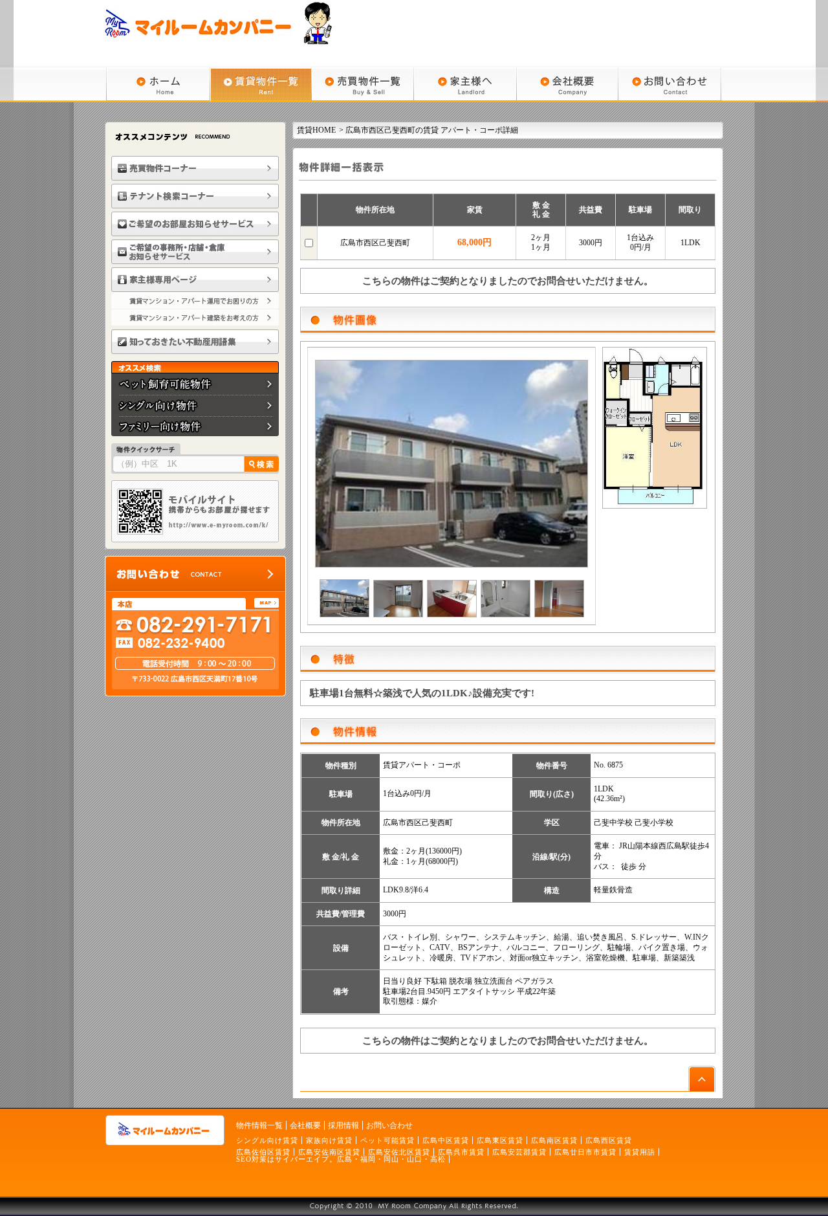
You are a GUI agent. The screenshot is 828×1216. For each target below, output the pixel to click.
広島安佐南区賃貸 (329, 1152)
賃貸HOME (316, 130)
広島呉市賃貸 (461, 1152)
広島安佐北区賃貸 (399, 1152)
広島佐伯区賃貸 (263, 1152)
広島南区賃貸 (554, 1140)
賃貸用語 (639, 1152)
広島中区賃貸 (445, 1140)
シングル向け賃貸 (267, 1140)
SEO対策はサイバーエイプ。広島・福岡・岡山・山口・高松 (341, 1159)
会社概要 (305, 1125)
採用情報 (343, 1125)
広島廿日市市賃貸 (585, 1152)
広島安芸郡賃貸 (519, 1152)
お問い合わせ (389, 1125)
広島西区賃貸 (608, 1140)
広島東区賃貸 (500, 1140)
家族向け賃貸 (329, 1140)
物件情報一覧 (259, 1125)
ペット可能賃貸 (387, 1140)
